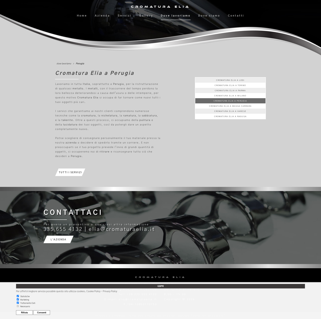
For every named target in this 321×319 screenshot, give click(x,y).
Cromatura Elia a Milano (230, 96)
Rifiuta (24, 312)
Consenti (41, 312)
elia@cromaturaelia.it (122, 229)
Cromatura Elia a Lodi (230, 80)
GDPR (160, 286)
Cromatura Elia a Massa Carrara (230, 106)
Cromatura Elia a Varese (230, 111)
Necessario (25, 306)
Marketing (24, 300)
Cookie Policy (93, 291)
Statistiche (25, 296)
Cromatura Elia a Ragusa (230, 116)
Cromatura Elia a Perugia (230, 101)
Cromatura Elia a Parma (230, 91)
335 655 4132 (63, 229)
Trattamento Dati (27, 303)
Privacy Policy (110, 291)
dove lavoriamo (64, 64)
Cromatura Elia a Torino (230, 85)
